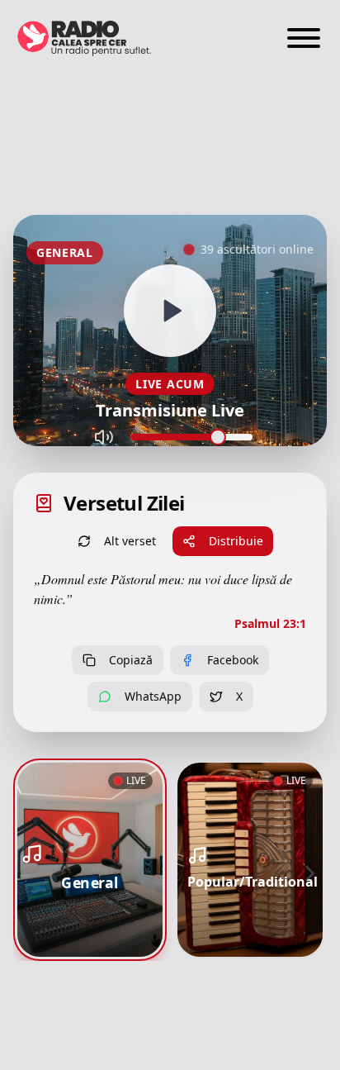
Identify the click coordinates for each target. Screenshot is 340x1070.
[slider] (218, 437)
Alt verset (130, 541)
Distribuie (236, 541)
